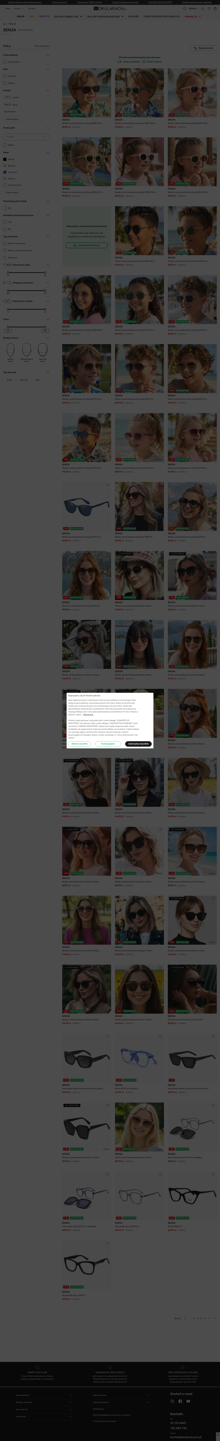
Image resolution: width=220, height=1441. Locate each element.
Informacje (88, 714)
